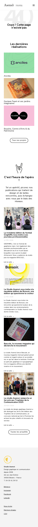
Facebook (7, 494)
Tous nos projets (19, 140)
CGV (5, 514)
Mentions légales (10, 510)
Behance (7, 487)
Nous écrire (8, 506)
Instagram (7, 490)
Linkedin (7, 498)
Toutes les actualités (19, 432)
